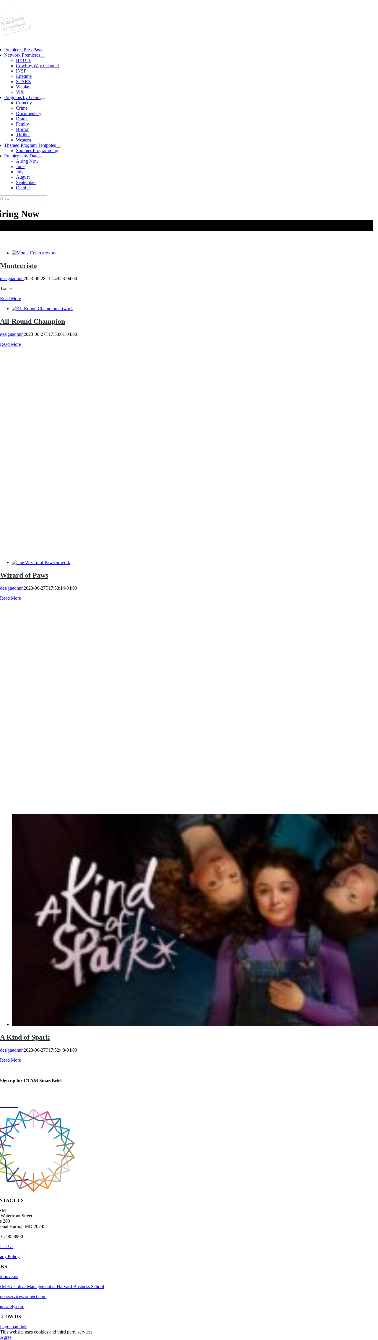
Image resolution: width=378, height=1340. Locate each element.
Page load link (13, 1326)
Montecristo (18, 265)
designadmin (12, 278)
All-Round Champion (32, 321)
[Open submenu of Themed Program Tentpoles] (58, 147)
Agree (6, 1337)
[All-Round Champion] (42, 308)
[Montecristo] (34, 252)
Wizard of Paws (24, 575)
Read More (10, 298)
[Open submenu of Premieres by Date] (40, 157)
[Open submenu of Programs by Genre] (42, 99)
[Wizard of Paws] (41, 562)
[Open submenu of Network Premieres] (42, 56)
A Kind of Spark (25, 1037)
